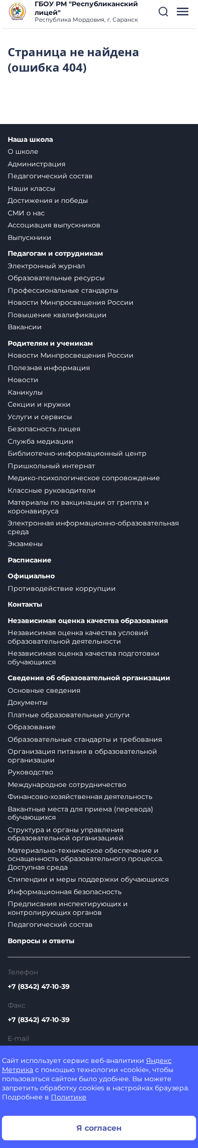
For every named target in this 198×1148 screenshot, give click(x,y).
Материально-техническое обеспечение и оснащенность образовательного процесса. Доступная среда (85, 859)
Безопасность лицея (44, 428)
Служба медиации (41, 441)
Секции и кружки (39, 404)
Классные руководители (52, 490)
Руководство (30, 772)
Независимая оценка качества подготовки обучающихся (84, 657)
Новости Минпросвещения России (71, 302)
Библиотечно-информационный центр (77, 453)
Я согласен (99, 1128)
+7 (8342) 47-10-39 (39, 986)
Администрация (36, 164)
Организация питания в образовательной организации (82, 755)
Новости (23, 379)
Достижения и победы (48, 200)
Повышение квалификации (57, 315)
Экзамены (25, 543)
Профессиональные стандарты (63, 290)
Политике (69, 1097)
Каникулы (25, 392)
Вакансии (25, 327)
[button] (163, 11)
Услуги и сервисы (40, 416)
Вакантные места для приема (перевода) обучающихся (80, 813)
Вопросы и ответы (41, 941)
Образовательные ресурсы (56, 278)
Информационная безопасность (65, 891)
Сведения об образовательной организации (89, 678)
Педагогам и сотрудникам (55, 254)
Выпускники (29, 237)
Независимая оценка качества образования (88, 621)
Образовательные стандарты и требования (85, 739)
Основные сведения (44, 690)
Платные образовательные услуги (69, 715)
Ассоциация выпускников (54, 225)
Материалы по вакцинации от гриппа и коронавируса (78, 506)
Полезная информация (49, 367)
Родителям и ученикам (50, 343)
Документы (28, 702)
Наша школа (30, 140)
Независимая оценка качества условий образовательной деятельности (78, 637)
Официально (31, 576)
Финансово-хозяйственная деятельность (80, 796)
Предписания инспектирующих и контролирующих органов (68, 908)
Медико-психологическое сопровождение (84, 478)
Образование (32, 727)
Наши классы (31, 188)
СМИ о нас (26, 213)
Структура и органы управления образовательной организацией (66, 834)
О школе (23, 151)
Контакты (25, 604)
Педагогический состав (50, 176)
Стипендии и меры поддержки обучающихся (88, 879)
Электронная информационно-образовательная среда (93, 527)
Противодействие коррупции (62, 588)
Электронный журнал (46, 266)
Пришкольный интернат (51, 466)
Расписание (29, 560)
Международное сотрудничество (67, 784)
